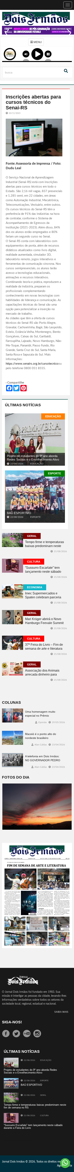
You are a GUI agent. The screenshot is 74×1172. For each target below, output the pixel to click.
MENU (37, 42)
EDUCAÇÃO (53, 416)
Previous (6, 36)
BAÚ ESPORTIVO (19, 513)
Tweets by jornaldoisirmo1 (20, 1140)
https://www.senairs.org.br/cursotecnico (32, 363)
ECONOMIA (34, 587)
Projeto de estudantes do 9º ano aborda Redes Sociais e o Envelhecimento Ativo (33, 457)
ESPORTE (54, 473)
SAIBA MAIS (61, 1012)
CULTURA (33, 561)
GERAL (32, 536)
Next (68, 36)
